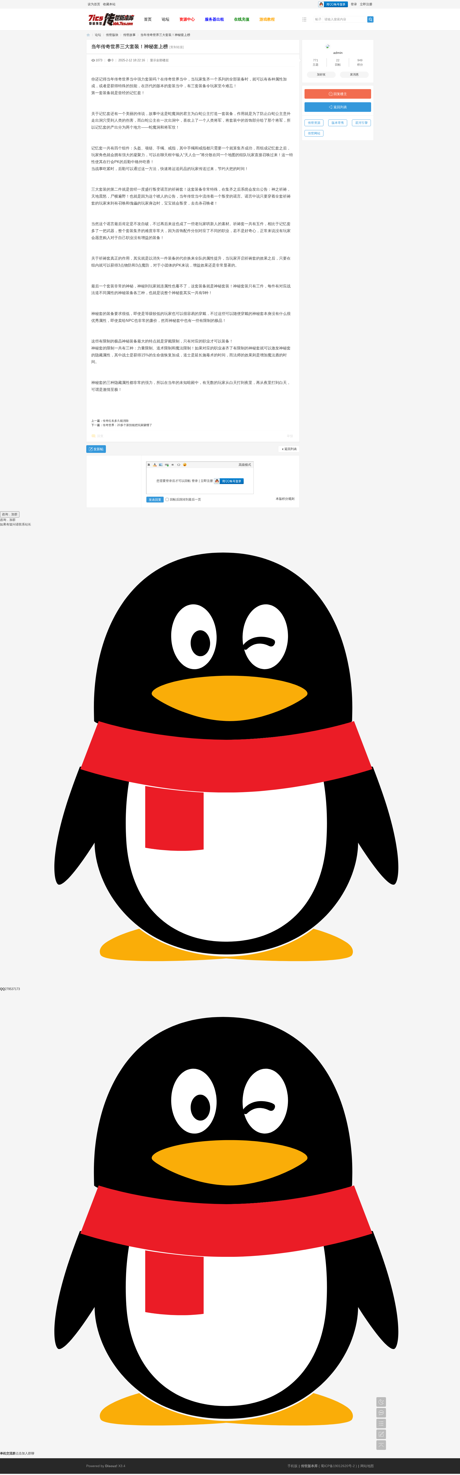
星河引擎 (361, 123)
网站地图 (367, 1466)
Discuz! (111, 1466)
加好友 (321, 74)
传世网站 (314, 133)
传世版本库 (309, 1466)
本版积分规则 (285, 499)
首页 (148, 19)
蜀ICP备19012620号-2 (338, 1466)
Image (160, 464)
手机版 (293, 1466)
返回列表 (290, 449)
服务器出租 (214, 19)
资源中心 (187, 19)
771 (315, 60)
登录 (354, 4)
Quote (172, 464)
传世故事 (129, 35)
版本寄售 (338, 123)
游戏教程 (267, 19)
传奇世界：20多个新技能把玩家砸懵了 (127, 425)
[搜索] (370, 19)
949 (359, 60)
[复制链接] (176, 47)
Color (154, 464)
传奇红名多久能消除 (116, 420)
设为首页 (94, 4)
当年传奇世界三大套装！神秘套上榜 (165, 35)
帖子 (318, 19)
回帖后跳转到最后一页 (185, 499)
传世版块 (112, 35)
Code (178, 464)
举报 (290, 436)
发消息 (354, 74)
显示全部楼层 (159, 60)
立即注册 (366, 4)
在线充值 (241, 19)
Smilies (184, 464)
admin (338, 53)
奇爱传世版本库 (88, 34)
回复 (100, 436)
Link (166, 464)
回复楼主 (340, 94)
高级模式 (245, 465)
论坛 (165, 19)
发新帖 (98, 449)
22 (337, 60)
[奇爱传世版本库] (111, 26)
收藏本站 (109, 4)
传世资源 (314, 123)
